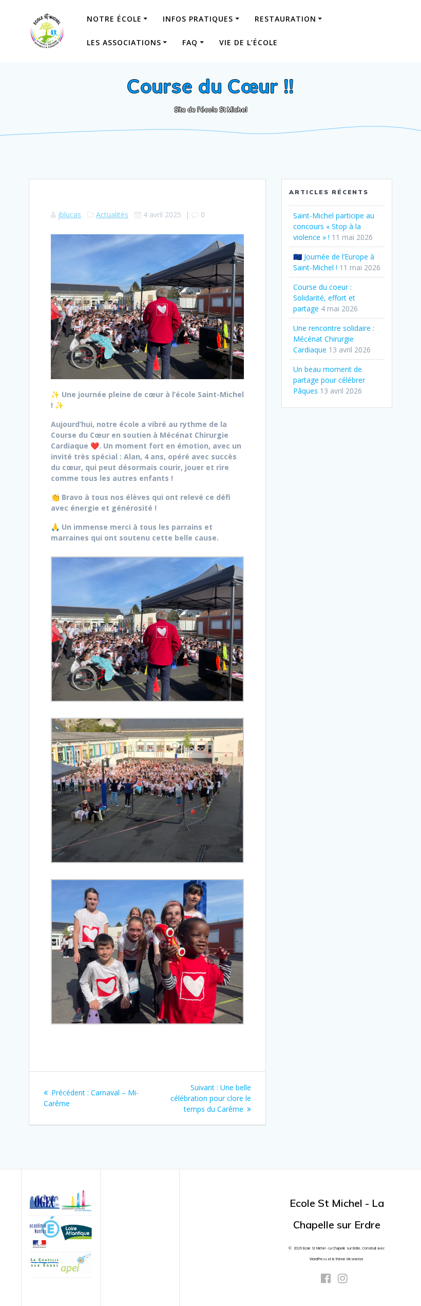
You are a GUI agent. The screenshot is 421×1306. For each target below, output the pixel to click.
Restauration (285, 19)
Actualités (112, 214)
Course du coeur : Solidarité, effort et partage (324, 297)
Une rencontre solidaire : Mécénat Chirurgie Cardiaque (333, 339)
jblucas (69, 214)
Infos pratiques (198, 19)
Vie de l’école (248, 42)
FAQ (190, 42)
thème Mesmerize (349, 1259)
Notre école (114, 19)
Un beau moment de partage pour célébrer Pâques (329, 380)
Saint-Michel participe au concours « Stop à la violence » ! (333, 226)
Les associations (124, 42)
